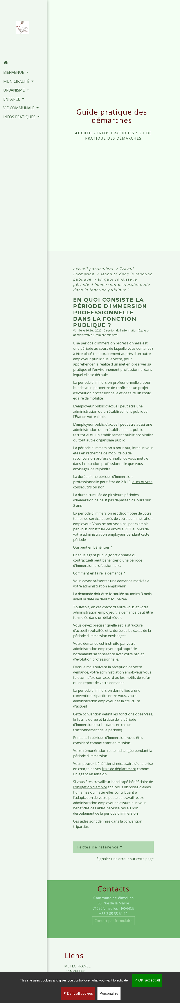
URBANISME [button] (14, 90)
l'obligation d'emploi (90, 787)
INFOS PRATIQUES (115, 133)
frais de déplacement (119, 768)
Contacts (113, 889)
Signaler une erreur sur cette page (125, 858)
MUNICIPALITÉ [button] (17, 81)
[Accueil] (23, 29)
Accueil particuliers (94, 268)
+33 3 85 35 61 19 (113, 913)
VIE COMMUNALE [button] (19, 107)
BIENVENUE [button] (14, 72)
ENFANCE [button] (12, 99)
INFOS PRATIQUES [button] (19, 116)
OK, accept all (148, 980)
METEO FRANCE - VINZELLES (77, 969)
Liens (74, 955)
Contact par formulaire (113, 920)
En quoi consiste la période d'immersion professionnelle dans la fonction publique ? (111, 284)
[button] (23, 63)
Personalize (109, 993)
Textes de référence (98, 847)
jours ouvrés (141, 481)
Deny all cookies (79, 993)
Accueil (84, 133)
